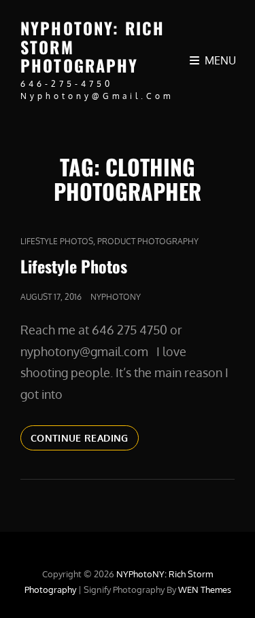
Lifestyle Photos (56, 241)
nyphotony (115, 297)
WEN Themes (204, 589)
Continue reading (85, 440)
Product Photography (148, 241)
